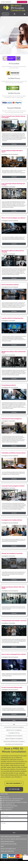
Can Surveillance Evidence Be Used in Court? (12, 151)
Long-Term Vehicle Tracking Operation (12, 318)
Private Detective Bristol (9, 385)
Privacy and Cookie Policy (8, 849)
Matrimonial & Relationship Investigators (14, 741)
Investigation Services (14, 733)
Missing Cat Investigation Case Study (12, 553)
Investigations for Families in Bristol (12, 520)
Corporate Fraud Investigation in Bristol (13, 486)
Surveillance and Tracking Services (14, 744)
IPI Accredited (14, 64)
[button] (14, 14)
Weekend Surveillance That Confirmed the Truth (14, 352)
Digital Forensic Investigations (14, 730)
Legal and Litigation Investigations (14, 738)
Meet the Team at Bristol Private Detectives (14, 839)
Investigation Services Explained (14, 735)
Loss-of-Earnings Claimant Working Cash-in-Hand (13, 184)
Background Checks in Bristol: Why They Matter (13, 587)
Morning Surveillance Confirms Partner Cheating (13, 251)
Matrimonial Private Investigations (12, 418)
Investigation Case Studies (9, 844)
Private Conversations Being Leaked (12, 687)
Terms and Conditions (7, 851)
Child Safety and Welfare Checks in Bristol (14, 453)
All (14, 724)
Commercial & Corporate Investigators (14, 727)
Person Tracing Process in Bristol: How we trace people (13, 116)
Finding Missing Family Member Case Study (14, 620)
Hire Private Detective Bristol (10, 284)
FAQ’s (2, 846)
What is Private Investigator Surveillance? (14, 218)
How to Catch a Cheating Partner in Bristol (14, 654)
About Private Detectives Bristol (10, 836)
